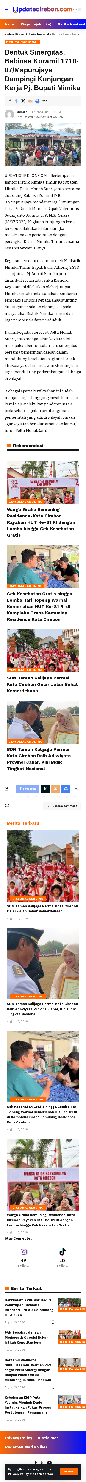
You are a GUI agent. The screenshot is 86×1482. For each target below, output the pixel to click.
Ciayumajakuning (25, 502)
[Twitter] (42, 1463)
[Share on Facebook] (16, 101)
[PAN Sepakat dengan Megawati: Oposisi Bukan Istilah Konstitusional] (69, 1337)
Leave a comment (65, 806)
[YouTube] (49, 1463)
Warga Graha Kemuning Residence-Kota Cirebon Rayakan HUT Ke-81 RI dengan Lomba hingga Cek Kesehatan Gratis (41, 522)
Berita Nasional (22, 42)
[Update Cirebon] (42, 10)
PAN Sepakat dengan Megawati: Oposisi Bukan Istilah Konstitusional (26, 1337)
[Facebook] (36, 1463)
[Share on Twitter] (23, 101)
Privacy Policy (18, 1474)
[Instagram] (23, 1258)
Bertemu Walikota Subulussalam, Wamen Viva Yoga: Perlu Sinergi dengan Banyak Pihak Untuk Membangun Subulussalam (28, 1370)
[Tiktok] (62, 1258)
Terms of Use (44, 1474)
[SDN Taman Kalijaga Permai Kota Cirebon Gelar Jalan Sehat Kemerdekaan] (43, 650)
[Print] (37, 101)
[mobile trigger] (8, 9)
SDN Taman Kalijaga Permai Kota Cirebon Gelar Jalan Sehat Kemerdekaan (42, 684)
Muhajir (22, 111)
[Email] (30, 101)
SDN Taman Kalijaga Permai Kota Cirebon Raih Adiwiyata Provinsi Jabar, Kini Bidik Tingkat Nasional (42, 1009)
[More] (44, 101)
